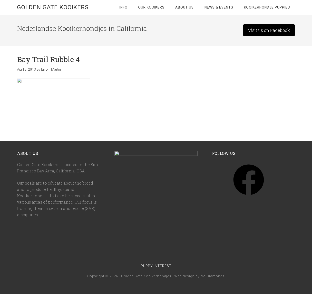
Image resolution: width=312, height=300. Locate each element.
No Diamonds (213, 276)
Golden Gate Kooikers (52, 7)
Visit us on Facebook (269, 30)
